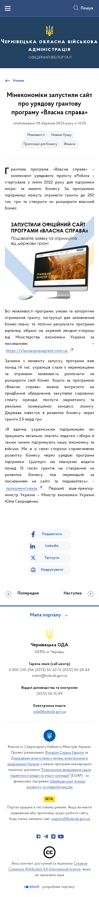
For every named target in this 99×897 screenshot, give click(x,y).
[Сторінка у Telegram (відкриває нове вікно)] (46, 836)
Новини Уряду (61, 135)
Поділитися (52, 534)
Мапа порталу (45, 615)
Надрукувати (52, 570)
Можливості (36, 135)
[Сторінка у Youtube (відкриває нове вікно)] (61, 836)
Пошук (87, 8)
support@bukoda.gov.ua (70, 819)
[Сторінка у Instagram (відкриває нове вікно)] (53, 836)
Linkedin (52, 546)
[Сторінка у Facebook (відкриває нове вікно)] (38, 836)
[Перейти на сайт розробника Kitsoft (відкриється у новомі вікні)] (32, 887)
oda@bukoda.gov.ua (49, 712)
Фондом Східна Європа (64, 753)
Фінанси (69, 144)
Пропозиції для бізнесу (40, 144)
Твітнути (51, 558)
